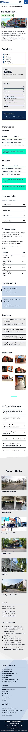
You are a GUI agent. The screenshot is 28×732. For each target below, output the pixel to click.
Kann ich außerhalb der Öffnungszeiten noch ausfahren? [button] (11, 425)
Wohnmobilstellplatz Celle (9, 708)
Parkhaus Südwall (6, 553)
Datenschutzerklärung (18, 721)
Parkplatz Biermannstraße (9, 491)
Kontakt (4, 700)
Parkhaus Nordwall (7, 669)
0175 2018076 (6, 152)
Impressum (7, 721)
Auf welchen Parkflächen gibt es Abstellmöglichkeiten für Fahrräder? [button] (12, 444)
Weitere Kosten (7, 221)
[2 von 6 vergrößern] (17, 357)
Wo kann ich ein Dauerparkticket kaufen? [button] (11, 419)
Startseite (7, 6)
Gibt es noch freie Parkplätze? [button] (11, 450)
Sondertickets (6, 210)
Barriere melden (22, 730)
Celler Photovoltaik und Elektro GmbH (12, 710)
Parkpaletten (7, 649)
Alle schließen (12, 200)
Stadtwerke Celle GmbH (8, 712)
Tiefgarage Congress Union (9, 533)
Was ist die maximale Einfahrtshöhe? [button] (12, 439)
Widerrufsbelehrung (14, 723)
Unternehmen (6, 698)
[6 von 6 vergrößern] (17, 377)
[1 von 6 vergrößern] (3, 357)
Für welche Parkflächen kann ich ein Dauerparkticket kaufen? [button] (12, 412)
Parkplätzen (16, 649)
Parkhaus (12, 6)
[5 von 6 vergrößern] (3, 377)
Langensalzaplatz (6, 512)
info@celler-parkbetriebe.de (9, 615)
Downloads (5, 694)
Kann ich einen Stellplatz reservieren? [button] (9, 432)
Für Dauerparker (7, 215)
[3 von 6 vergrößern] (3, 367)
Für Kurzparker (7, 204)
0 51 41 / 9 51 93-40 (10, 611)
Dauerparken (5, 691)
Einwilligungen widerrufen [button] (14, 728)
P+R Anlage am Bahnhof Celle (10, 595)
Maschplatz (4, 574)
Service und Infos (6, 696)
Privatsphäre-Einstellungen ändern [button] (14, 726)
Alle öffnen (4, 200)
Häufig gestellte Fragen (8, 689)
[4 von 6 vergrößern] (17, 367)
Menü (26, 2)
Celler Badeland (6, 715)
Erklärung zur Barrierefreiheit (9, 730)
